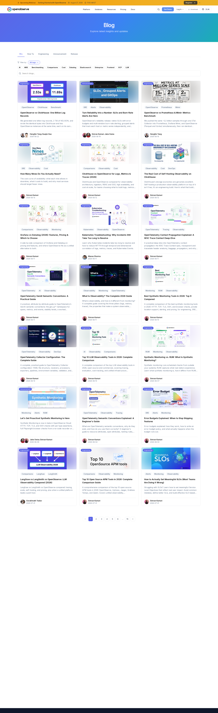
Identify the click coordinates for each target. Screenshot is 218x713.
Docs (133, 9)
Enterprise (99, 67)
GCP (120, 67)
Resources (111, 9)
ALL (21, 54)
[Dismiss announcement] (200, 3)
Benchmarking (37, 67)
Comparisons (52, 67)
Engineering (43, 54)
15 (127, 519)
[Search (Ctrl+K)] (158, 9)
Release (74, 54)
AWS (26, 67)
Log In (179, 9)
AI (19, 67)
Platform (86, 9)
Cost (64, 67)
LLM (127, 67)
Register (189, 3)
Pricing (123, 9)
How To (30, 54)
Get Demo (168, 9)
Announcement (59, 54)
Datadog (72, 67)
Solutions (98, 9)
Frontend (110, 67)
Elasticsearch (85, 67)
